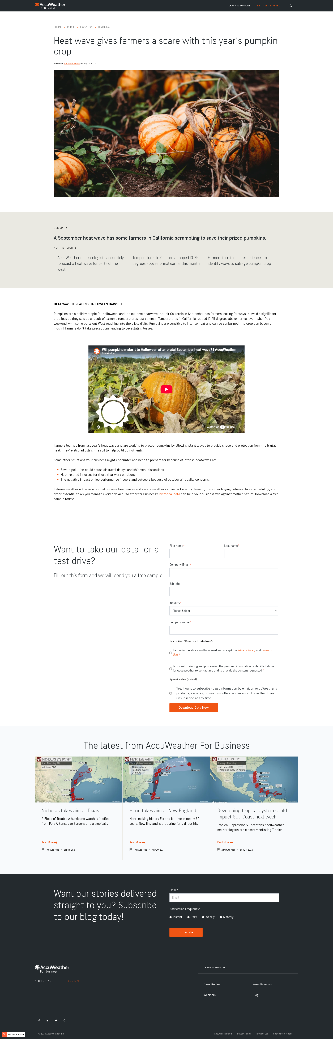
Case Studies (212, 984)
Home (58, 27)
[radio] (175, 917)
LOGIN (72, 981)
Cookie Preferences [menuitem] (282, 1033)
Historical (104, 27)
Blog (255, 995)
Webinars (210, 995)
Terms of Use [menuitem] (262, 1033)
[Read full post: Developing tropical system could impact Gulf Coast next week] (254, 780)
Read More (48, 842)
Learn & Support (239, 5)
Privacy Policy (247, 650)
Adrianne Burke (72, 63)
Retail (71, 27)
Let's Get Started (268, 5)
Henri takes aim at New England (163, 811)
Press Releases (262, 984)
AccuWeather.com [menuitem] (223, 1033)
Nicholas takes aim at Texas (70, 811)
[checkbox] (224, 918)
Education (86, 27)
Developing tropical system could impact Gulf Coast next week (252, 814)
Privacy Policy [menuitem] (244, 1033)
